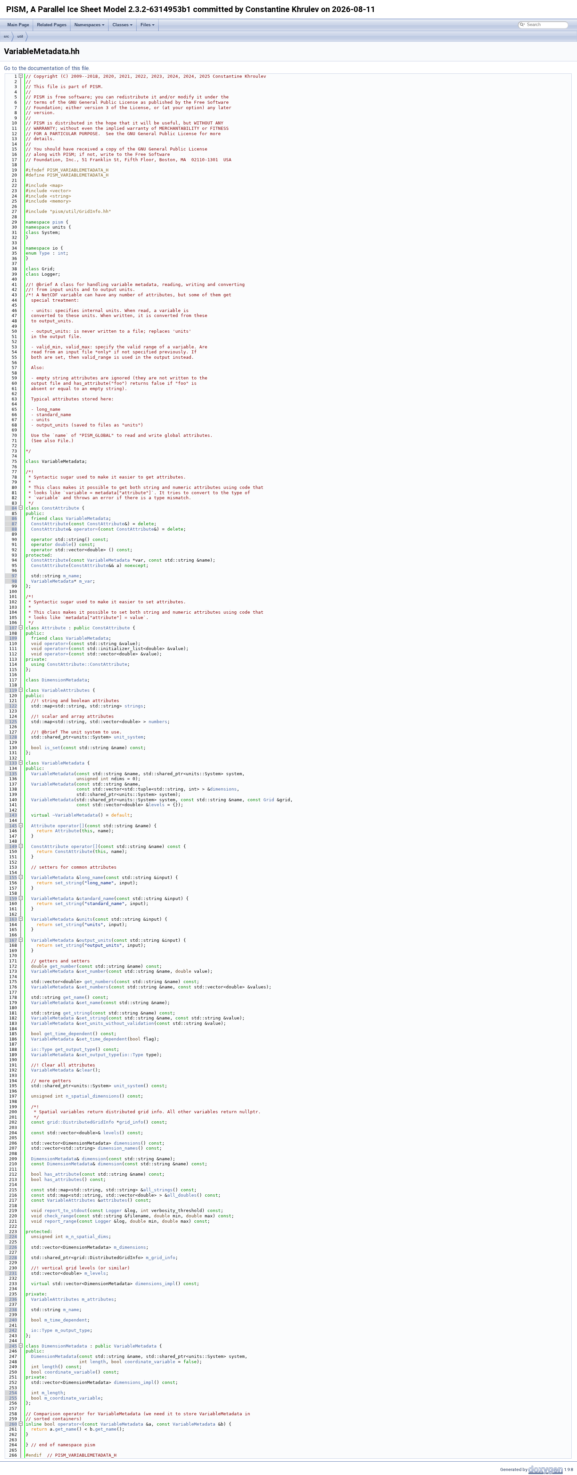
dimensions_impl (155, 1283)
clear (85, 1070)
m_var (85, 581)
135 (10, 773)
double (63, 544)
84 (10, 508)
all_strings (158, 1189)
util (20, 36)
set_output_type (99, 1054)
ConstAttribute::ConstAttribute (87, 664)
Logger (114, 1210)
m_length (52, 1392)
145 (10, 825)
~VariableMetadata (75, 815)
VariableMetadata (87, 518)
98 (10, 581)
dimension (94, 1158)
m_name (71, 575)
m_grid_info (160, 1257)
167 (10, 940)
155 (10, 877)
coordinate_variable (150, 1361)
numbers (158, 721)
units (85, 919)
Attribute (54, 627)
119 (10, 690)
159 (10, 898)
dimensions (223, 789)
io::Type (41, 1049)
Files (146, 24)
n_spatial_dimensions (92, 1096)
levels (157, 804)
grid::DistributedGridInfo (80, 1122)
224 (10, 1236)
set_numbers (94, 986)
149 (10, 846)
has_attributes (63, 1179)
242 (10, 1330)
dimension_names (118, 1148)
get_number (63, 966)
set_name (90, 1002)
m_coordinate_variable (72, 1398)
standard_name (96, 898)
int (62, 253)
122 (10, 705)
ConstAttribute (60, 508)
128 (10, 737)
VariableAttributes (66, 690)
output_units (95, 940)
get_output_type (75, 1049)
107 (10, 627)
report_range (60, 1221)
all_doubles (182, 1195)
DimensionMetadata (64, 679)
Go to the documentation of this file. (47, 68)
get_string (76, 1012)
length (98, 1361)
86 (10, 518)
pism (57, 222)
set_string (68, 882)
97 (10, 575)
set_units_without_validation (116, 1023)
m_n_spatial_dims (87, 1236)
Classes (121, 24)
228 (10, 1257)
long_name (91, 877)
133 (10, 763)
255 (10, 1398)
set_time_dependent (103, 1039)
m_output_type (72, 1330)
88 (10, 529)
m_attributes (98, 1299)
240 (10, 1319)
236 (10, 1299)
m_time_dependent (65, 1319)
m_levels (95, 1273)
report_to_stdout (65, 1210)
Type (44, 253)
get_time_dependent (68, 1033)
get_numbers (99, 981)
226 (10, 1247)
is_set (52, 747)
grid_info (131, 1122)
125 (10, 721)
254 (10, 1392)
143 (10, 815)
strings (134, 705)
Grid (268, 799)
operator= (86, 529)
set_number (92, 971)
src (6, 36)
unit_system (128, 737)
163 (10, 919)
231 (10, 1273)
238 (10, 1309)
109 (10, 638)
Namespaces (87, 24)
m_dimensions (130, 1247)
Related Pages (51, 24)
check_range (59, 1215)
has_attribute (61, 1174)
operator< (70, 1424)
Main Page (18, 24)
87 (10, 523)
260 (10, 1424)
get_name (73, 997)
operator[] (71, 825)
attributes (114, 1200)
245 (10, 1346)
